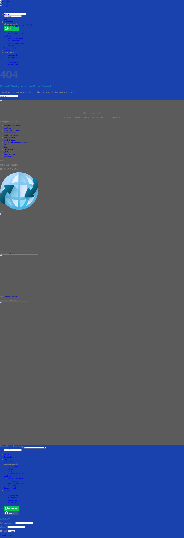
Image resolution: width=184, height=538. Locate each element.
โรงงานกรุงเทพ (13, 62)
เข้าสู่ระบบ (11, 531)
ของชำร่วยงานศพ (14, 41)
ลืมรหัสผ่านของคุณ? (7, 535)
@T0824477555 (11, 296)
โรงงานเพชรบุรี (13, 64)
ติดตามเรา (12, 513)
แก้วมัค (10, 31)
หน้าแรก (6, 14)
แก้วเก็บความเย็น (13, 26)
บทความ (7, 50)
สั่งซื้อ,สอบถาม (13, 509)
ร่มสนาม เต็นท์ (8, 149)
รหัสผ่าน (3, 527)
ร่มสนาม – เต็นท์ (10, 48)
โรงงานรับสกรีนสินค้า (15, 60)
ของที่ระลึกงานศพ (14, 45)
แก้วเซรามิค (12, 29)
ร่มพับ (6, 19)
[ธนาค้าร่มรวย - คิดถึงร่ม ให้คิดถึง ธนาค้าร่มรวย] (5, 3)
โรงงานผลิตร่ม (13, 55)
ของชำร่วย (7, 36)
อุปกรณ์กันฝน (8, 21)
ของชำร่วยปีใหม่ (9, 137)
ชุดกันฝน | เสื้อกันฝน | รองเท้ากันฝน (16, 142)
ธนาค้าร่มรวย (13, 253)
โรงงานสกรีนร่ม (13, 57)
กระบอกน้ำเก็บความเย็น (16, 33)
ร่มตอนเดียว (8, 17)
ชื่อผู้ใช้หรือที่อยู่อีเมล (7, 523)
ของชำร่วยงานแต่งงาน (15, 38)
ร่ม (5, 145)
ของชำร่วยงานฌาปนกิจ (16, 43)
